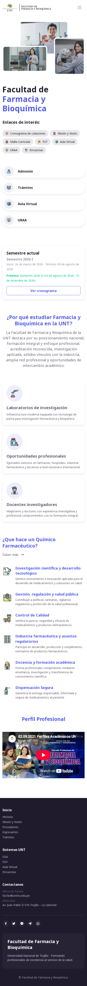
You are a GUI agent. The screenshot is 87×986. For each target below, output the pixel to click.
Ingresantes (10, 832)
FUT (45, 142)
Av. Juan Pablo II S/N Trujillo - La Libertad (29, 905)
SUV (4, 862)
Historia (7, 817)
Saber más (10, 554)
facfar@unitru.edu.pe (16, 895)
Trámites (8, 837)
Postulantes (10, 827)
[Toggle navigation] (79, 7)
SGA (5, 857)
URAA (13, 150)
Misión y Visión (67, 133)
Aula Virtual (67, 142)
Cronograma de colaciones (28, 133)
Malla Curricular (20, 142)
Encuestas (36, 150)
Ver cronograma (43, 291)
